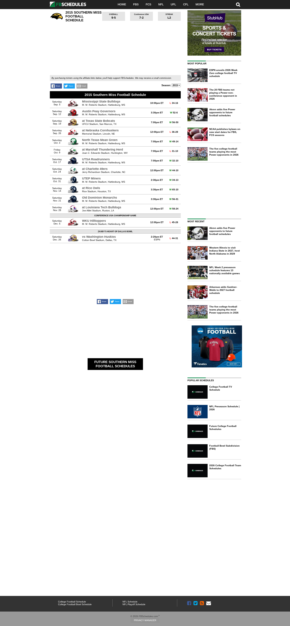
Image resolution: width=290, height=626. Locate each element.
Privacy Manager (145, 620)
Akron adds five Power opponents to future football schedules (222, 112)
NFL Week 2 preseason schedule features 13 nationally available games (224, 270)
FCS (148, 4)
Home (122, 4)
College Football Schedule (72, 601)
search (238, 4)
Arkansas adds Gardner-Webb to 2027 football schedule (223, 290)
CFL (185, 4)
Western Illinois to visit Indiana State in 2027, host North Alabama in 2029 (224, 250)
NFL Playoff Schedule (134, 604)
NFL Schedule (130, 601)
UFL (173, 4)
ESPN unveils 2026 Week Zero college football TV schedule (223, 73)
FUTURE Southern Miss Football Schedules (115, 364)
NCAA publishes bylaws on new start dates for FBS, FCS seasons (224, 132)
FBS (136, 4)
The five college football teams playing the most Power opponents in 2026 (223, 151)
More (200, 4)
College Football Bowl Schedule (75, 604)
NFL (161, 4)
